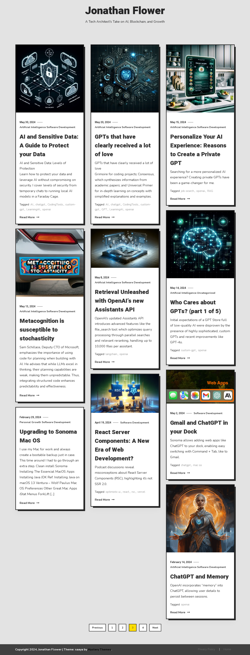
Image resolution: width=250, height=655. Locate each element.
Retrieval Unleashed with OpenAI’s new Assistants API (122, 301)
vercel (141, 492)
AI (31, 204)
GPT (104, 209)
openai (46, 209)
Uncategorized (206, 293)
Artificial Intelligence (33, 127)
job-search (187, 191)
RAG (210, 191)
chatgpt (40, 204)
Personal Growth (30, 422)
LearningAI (33, 209)
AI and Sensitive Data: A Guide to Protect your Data (49, 145)
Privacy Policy (206, 649)
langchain (111, 354)
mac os (197, 465)
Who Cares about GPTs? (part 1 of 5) (195, 307)
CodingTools (55, 204)
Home (227, 649)
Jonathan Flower (125, 10)
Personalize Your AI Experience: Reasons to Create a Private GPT (198, 149)
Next (155, 627)
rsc (133, 492)
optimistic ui (113, 492)
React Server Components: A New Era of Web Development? (122, 445)
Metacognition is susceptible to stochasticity (42, 330)
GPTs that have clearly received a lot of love (123, 145)
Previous (97, 627)
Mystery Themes (99, 650)
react (126, 492)
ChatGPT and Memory (199, 576)
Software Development (60, 127)
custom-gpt (188, 350)
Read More (28, 217)
